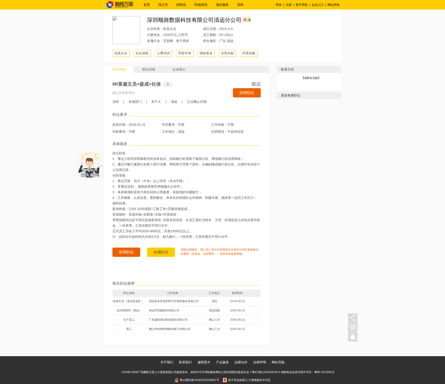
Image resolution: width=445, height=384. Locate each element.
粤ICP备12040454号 (265, 372)
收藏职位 (161, 252)
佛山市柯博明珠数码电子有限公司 (170, 329)
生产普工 (129, 319)
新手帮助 (302, 4)
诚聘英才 (203, 362)
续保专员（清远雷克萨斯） (129, 301)
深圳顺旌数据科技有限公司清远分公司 (194, 20)
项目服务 (222, 4)
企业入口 (318, 4)
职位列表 (148, 69)
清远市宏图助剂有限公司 (164, 310)
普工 (129, 329)
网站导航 (333, 4)
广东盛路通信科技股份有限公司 (168, 319)
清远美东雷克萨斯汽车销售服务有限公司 (174, 301)
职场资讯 (200, 4)
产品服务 (222, 362)
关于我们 (166, 362)
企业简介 (178, 69)
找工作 (163, 4)
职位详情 (118, 69)
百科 (240, 4)
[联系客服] (352, 337)
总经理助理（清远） (129, 310)
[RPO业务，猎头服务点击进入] (90, 163)
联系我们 (185, 362)
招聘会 (181, 4)
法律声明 (259, 362)
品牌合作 (241, 362)
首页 (146, 4)
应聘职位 (246, 93)
